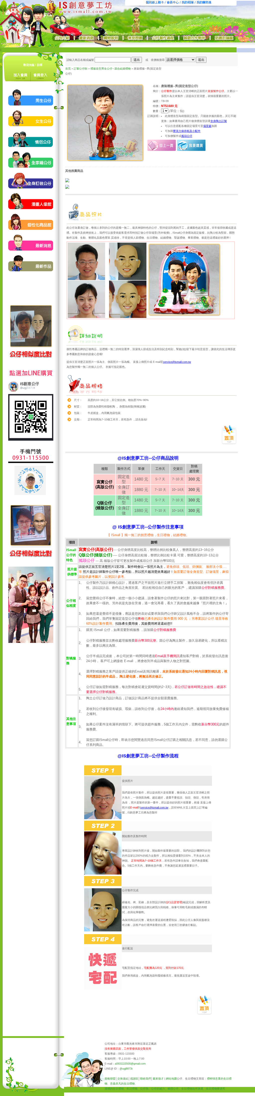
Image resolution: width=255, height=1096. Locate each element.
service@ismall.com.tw (177, 361)
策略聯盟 (110, 1078)
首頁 (68, 68)
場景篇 (207, 125)
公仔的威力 (158, 1088)
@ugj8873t (126, 1068)
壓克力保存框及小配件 (186, 130)
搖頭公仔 (186, 135)
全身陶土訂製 (218, 120)
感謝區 (134, 1078)
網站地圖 (171, 1078)
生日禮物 (132, 1088)
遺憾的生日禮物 (114, 1088)
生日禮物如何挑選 (192, 1088)
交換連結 (122, 1078)
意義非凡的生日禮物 (122, 1083)
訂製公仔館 (80, 68)
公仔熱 (144, 1088)
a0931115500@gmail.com (130, 1063)
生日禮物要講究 (215, 1088)
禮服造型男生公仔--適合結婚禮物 (110, 68)
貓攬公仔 (173, 1088)
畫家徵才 (158, 1078)
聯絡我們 (145, 1078)
